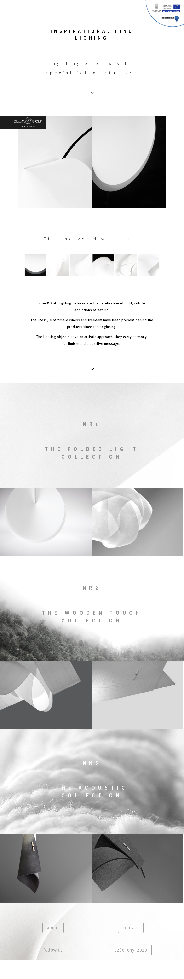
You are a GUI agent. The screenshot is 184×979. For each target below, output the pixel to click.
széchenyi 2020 (131, 950)
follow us (53, 950)
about (53, 927)
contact (131, 927)
